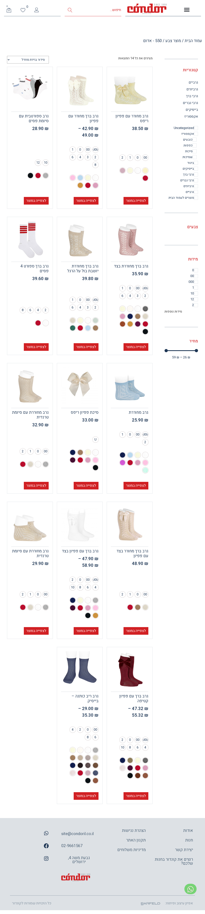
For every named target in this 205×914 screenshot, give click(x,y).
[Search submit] (70, 10)
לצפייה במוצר (136, 200)
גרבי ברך (192, 96)
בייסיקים (192, 109)
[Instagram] (46, 858)
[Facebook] (46, 846)
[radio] (145, 158)
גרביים (193, 82)
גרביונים (192, 89)
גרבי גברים (190, 102)
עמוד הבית (193, 41)
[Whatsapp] (46, 833)
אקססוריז (191, 116)
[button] (186, 10)
